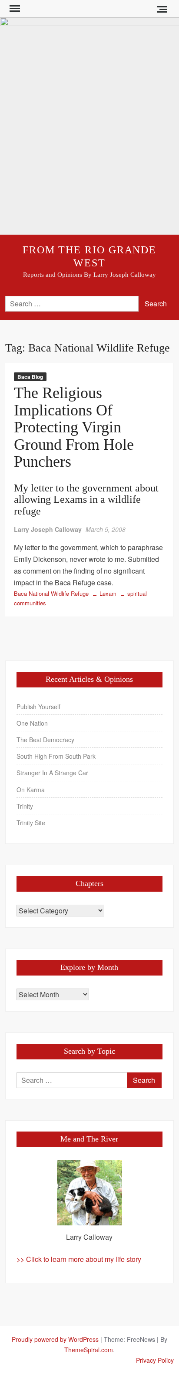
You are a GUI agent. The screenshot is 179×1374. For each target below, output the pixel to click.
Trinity (25, 806)
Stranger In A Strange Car (52, 772)
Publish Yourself (38, 706)
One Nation (32, 723)
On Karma (31, 789)
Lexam (107, 593)
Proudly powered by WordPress (55, 1339)
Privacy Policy (155, 1360)
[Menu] (14, 8)
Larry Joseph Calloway (48, 529)
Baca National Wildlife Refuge (51, 593)
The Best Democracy (45, 739)
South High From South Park (56, 756)
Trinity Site (31, 822)
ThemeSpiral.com (88, 1349)
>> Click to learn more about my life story (79, 1259)
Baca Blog (30, 377)
